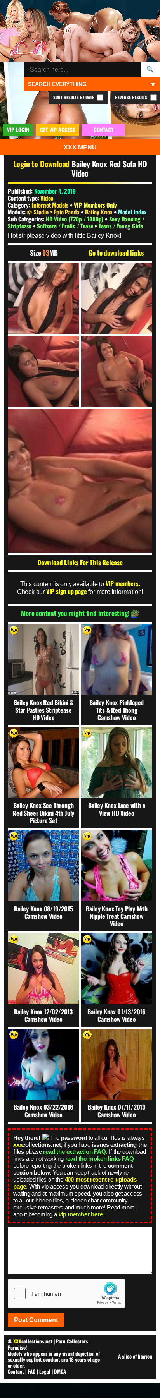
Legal (44, 1371)
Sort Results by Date (74, 97)
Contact (16, 1371)
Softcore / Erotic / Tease (65, 225)
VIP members (122, 583)
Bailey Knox (99, 212)
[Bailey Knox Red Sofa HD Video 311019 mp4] (43, 298)
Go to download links (116, 253)
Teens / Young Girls (121, 225)
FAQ (32, 1371)
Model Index (132, 212)
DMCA (60, 1371)
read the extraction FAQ (74, 1151)
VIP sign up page (66, 591)
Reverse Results (131, 97)
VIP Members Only (95, 205)
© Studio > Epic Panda (54, 212)
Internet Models (49, 205)
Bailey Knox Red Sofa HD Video (109, 168)
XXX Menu (80, 147)
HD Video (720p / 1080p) (75, 218)
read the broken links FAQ (99, 1158)
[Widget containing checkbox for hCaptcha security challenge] (66, 1293)
